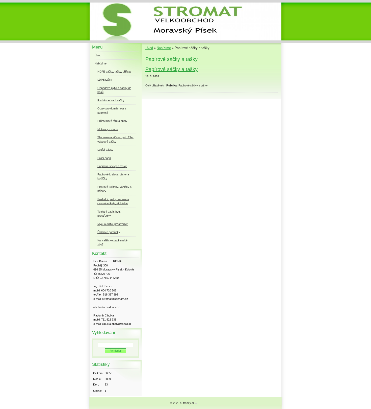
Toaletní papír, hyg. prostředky (109, 213)
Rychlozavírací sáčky (110, 100)
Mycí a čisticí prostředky (112, 223)
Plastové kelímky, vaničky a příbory (114, 189)
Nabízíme (164, 48)
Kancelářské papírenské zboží (112, 242)
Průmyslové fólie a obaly (112, 120)
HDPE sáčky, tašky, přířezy (114, 71)
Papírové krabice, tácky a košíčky (113, 176)
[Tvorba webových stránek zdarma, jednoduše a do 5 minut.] (196, 403)
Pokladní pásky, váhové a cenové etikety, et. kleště (113, 201)
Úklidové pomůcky (108, 232)
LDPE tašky (104, 79)
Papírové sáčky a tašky (171, 69)
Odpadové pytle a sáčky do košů (114, 90)
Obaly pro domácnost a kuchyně (111, 110)
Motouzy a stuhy (107, 129)
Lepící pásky (105, 149)
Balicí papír (104, 158)
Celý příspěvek (154, 85)
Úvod (149, 48)
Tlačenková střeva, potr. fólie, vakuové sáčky (115, 139)
